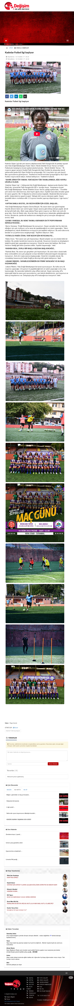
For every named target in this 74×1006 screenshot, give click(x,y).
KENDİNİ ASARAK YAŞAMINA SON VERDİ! (18, 819)
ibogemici (9, 946)
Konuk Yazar (11, 902)
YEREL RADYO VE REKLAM (15, 917)
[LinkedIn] (16, 96)
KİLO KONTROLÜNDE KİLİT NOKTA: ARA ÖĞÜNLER (22, 897)
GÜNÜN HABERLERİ (45, 983)
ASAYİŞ (31, 976)
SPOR (11, 48)
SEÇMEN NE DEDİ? (12, 877)
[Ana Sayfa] (17, 6)
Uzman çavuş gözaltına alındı (14, 843)
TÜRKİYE (31, 993)
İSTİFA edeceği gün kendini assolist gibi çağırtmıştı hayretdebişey (25, 948)
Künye (8, 997)
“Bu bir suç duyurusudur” (14, 909)
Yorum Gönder (53, 764)
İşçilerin (8, 943)
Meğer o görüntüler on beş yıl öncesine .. (18, 795)
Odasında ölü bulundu (12, 801)
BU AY (25, 790)
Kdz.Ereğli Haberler (44, 989)
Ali (7, 933)
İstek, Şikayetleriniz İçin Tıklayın (12, 999)
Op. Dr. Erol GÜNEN (13, 882)
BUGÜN (9, 790)
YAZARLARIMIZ (43, 980)
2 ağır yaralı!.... (10, 807)
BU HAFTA (17, 790)
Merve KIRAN (11, 895)
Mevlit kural (10, 959)
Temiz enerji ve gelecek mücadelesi (17, 904)
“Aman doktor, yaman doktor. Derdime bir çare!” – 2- (22, 890)
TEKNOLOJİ (32, 991)
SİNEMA (31, 989)
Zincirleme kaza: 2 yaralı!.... (14, 834)
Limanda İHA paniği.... (12, 859)
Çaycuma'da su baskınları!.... (14, 851)
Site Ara (41, 987)
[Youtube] (20, 987)
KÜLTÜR (31, 983)
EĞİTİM (31, 978)
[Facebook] (7, 96)
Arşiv (40, 985)
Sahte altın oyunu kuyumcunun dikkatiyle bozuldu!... (21, 813)
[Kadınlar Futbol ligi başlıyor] (33, 77)
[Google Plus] (24, 987)
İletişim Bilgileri (10, 995)
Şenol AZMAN (11, 888)
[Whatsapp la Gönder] (21, 96)
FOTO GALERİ (43, 976)
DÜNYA (31, 996)
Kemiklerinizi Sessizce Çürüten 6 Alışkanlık (19, 884)
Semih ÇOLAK (11, 875)
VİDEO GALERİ (43, 978)
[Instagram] (17, 987)
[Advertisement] (37, 25)
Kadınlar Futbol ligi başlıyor (13, 731)
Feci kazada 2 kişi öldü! (21, 44)
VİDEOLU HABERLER (22, 48)
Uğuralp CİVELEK (12, 907)
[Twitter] (11, 96)
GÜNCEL (31, 980)
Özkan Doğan (11, 915)
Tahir (8, 952)
